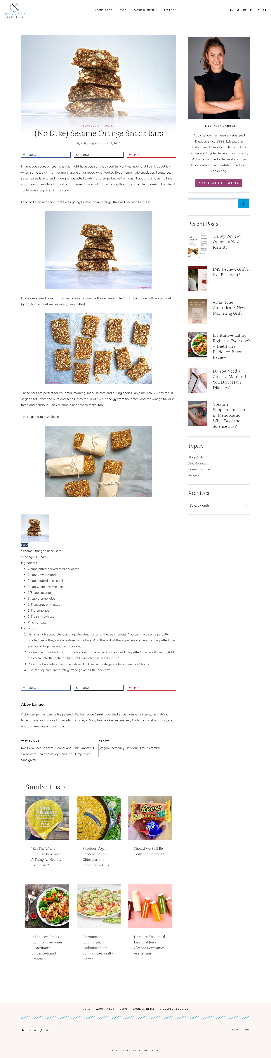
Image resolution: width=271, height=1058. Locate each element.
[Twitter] (237, 10)
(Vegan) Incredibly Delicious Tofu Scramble (130, 744)
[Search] (243, 203)
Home (87, 1008)
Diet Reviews (197, 463)
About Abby (103, 9)
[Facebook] (231, 10)
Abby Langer (88, 143)
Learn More (240, 1029)
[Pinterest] (251, 10)
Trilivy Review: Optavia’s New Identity (227, 242)
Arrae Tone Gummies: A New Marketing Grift (229, 308)
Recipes (108, 125)
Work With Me (143, 1008)
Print (24, 545)
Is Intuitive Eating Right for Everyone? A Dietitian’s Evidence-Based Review (46, 948)
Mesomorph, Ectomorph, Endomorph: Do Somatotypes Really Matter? (98, 948)
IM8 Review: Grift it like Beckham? (231, 272)
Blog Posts (91, 125)
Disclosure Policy (174, 1008)
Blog (123, 9)
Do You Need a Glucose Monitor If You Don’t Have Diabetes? (230, 379)
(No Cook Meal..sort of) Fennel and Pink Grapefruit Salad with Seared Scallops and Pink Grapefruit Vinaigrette (57, 750)
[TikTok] (257, 10)
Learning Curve (199, 469)
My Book (170, 9)
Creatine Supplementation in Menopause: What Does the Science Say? (229, 415)
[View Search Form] (264, 10)
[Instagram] (244, 10)
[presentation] (47, 818)
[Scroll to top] (261, 1052)
